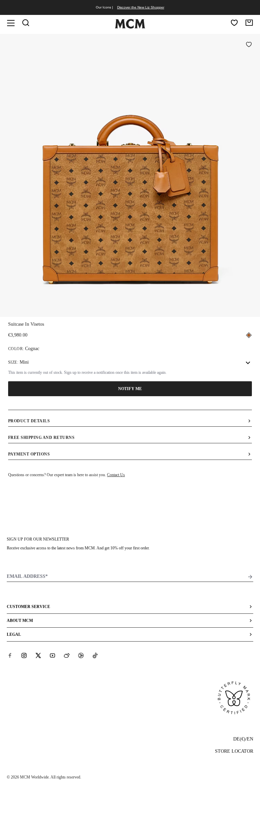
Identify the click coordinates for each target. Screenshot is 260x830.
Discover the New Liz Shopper (140, 7)
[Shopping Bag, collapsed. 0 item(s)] (249, 23)
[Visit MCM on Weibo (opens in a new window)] (67, 655)
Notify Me (130, 388)
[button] (130, 175)
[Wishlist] (234, 23)
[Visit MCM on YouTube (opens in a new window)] (52, 655)
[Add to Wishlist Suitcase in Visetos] (248, 45)
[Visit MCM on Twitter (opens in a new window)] (38, 655)
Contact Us (116, 474)
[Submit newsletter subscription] (250, 577)
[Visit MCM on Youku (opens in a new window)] (81, 655)
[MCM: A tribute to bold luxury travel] (130, 27)
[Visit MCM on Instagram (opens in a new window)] (24, 655)
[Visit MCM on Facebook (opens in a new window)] (10, 655)
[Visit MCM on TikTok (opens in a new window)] (95, 655)
